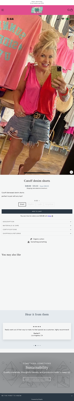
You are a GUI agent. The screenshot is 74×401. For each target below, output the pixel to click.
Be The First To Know (12, 396)
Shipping (29, 188)
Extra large (49, 204)
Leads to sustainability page (37, 379)
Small (22, 204)
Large (40, 204)
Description (8, 222)
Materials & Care (11, 226)
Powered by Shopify (36, 399)
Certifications (10, 230)
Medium (31, 204)
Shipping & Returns (12, 234)
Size (37, 201)
